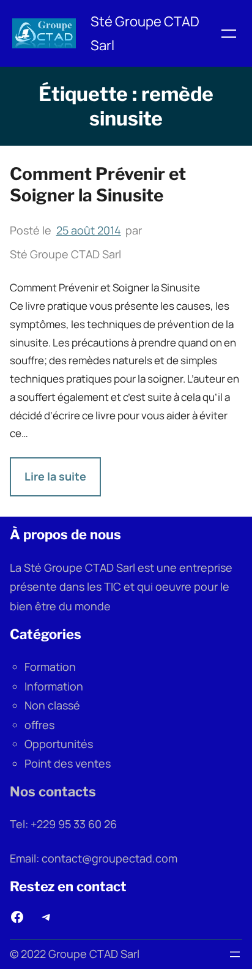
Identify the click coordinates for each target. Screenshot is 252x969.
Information (53, 686)
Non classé (52, 705)
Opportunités (58, 743)
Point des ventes (67, 763)
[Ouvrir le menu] (229, 34)
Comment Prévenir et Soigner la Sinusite (98, 184)
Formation (50, 666)
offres (39, 724)
